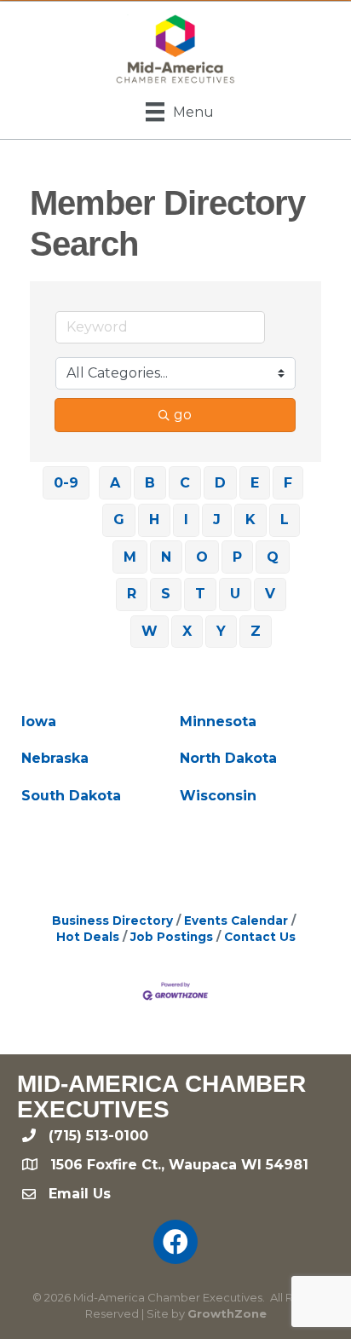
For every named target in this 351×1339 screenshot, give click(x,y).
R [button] (131, 594)
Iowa (38, 721)
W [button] (149, 631)
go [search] (183, 415)
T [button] (200, 594)
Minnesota (218, 721)
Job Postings (171, 937)
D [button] (220, 483)
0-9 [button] (66, 483)
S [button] (165, 594)
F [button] (288, 483)
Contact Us (260, 937)
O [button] (202, 557)
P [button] (237, 557)
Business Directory (112, 920)
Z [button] (255, 631)
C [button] (185, 483)
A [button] (115, 483)
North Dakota (228, 758)
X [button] (187, 631)
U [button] (235, 594)
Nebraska (55, 758)
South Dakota (71, 796)
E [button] (254, 483)
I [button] (186, 519)
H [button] (154, 519)
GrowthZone (227, 1313)
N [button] (166, 557)
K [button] (250, 519)
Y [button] (221, 631)
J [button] (217, 519)
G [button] (118, 519)
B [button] (150, 483)
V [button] (270, 594)
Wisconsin (218, 796)
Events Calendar (236, 920)
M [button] (130, 557)
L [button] (284, 519)
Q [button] (273, 557)
